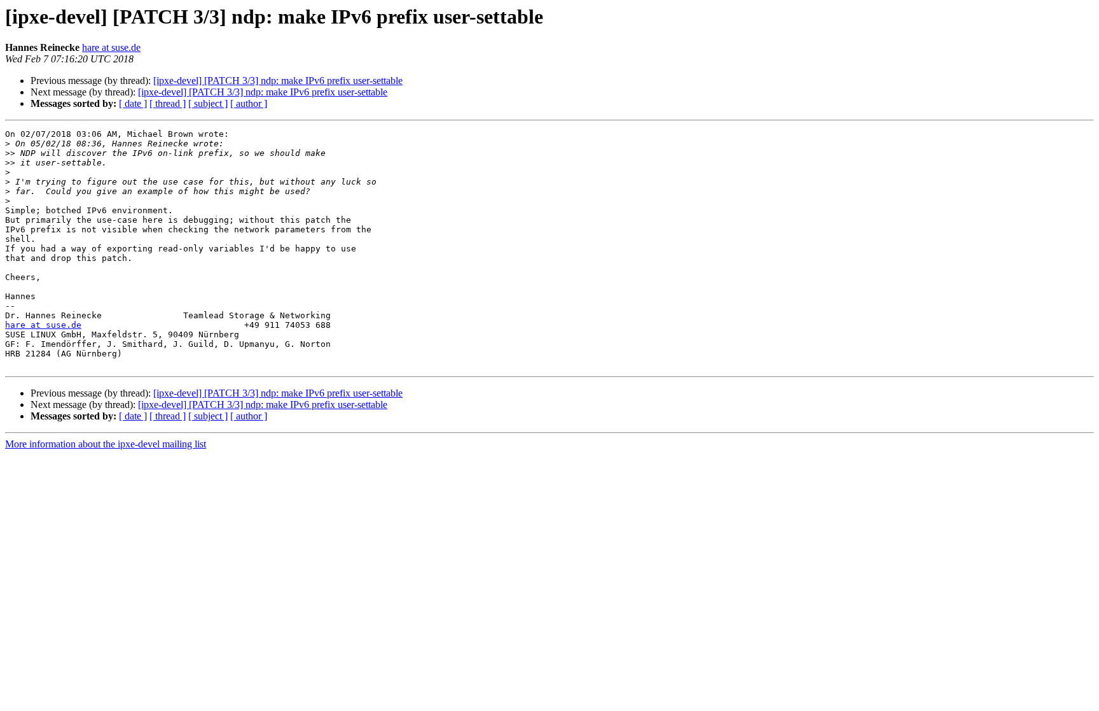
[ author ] (248, 103)
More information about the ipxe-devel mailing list (105, 444)
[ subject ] (208, 103)
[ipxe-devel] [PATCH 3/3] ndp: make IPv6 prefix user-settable (278, 80)
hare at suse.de (111, 47)
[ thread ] (167, 103)
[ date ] (133, 103)
